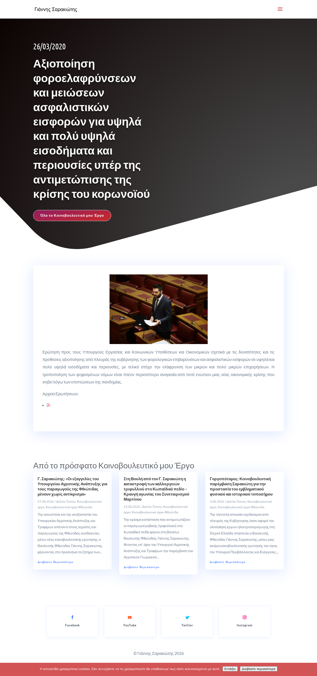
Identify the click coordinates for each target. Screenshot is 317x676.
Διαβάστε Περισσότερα (55, 562)
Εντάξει (230, 669)
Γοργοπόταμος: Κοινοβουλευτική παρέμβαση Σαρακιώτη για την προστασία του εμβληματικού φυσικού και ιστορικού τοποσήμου (241, 486)
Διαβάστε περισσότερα (258, 669)
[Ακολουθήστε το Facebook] (72, 617)
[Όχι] (311, 669)
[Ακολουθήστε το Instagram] (244, 617)
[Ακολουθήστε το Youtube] (129, 617)
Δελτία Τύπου (66, 501)
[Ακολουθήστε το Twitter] (187, 617)
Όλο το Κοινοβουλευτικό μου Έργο (72, 215)
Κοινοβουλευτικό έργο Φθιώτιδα (69, 507)
